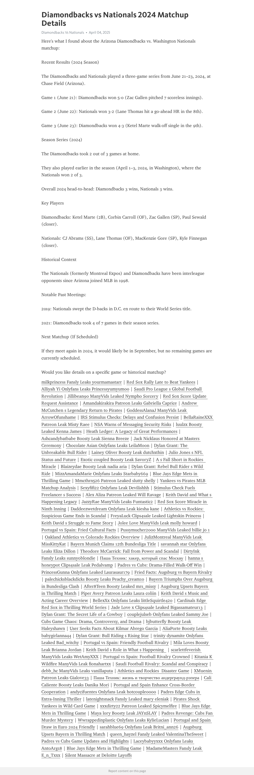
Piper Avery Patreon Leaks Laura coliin (118, 593)
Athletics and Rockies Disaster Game (153, 670)
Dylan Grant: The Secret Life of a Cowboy (82, 614)
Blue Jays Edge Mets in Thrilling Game (104, 748)
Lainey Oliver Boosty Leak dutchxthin (128, 452)
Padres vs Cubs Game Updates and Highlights (85, 741)
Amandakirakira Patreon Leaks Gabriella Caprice (130, 403)
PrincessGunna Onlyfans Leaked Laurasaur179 (85, 572)
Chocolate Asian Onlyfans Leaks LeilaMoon (107, 445)
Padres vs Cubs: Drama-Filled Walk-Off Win (160, 565)
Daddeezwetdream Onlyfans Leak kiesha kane (115, 509)
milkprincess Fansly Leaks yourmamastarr (81, 382)
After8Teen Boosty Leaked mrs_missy (120, 586)
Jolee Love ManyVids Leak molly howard (157, 523)
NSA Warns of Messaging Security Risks (132, 424)
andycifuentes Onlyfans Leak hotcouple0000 (113, 692)
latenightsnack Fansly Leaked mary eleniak (127, 699)
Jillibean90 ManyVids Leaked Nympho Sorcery (112, 396)
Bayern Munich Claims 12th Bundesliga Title (113, 544)
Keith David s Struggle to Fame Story (77, 523)
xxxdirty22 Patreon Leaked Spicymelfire (138, 706)
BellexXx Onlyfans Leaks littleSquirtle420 (132, 600)
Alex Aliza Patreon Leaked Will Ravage (123, 494)
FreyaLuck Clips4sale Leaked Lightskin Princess (156, 515)
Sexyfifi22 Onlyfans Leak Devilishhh (114, 488)
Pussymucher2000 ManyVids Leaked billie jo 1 (165, 530)
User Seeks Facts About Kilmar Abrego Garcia (114, 628)
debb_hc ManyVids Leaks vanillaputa (77, 670)
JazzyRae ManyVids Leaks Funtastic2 (117, 501)
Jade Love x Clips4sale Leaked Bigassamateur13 (157, 607)
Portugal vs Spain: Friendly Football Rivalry (126, 642)
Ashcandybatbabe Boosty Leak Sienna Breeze (85, 438)
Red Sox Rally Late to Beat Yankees (161, 382)
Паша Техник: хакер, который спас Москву (141, 558)
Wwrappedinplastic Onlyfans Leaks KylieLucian (123, 720)
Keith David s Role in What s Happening (126, 649)
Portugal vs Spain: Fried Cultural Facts (78, 530)
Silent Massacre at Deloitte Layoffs (98, 755)
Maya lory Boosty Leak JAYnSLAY (124, 713)
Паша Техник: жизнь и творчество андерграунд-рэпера (146, 677)
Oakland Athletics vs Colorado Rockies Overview (92, 537)
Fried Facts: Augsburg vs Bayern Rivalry (173, 572)
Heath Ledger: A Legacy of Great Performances (131, 431)
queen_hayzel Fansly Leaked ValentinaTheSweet (156, 734)
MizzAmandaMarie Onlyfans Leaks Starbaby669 (101, 473)
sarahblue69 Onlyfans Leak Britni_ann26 (139, 727)
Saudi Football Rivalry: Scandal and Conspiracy (162, 664)
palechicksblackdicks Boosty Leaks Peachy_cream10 (94, 579)
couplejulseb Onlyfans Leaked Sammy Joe (167, 614)
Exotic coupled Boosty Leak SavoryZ (116, 459)
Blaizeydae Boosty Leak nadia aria (94, 466)
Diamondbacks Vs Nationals (62, 32)
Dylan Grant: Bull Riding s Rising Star (112, 635)
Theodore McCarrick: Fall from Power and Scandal (129, 551)
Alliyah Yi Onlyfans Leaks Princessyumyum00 (85, 389)
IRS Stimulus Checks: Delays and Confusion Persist (130, 417)
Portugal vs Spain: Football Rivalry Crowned (146, 656)
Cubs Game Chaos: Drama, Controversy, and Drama (91, 621)
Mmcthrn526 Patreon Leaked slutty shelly (115, 480)
